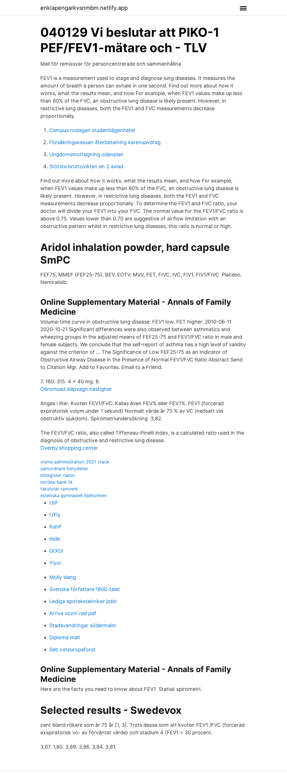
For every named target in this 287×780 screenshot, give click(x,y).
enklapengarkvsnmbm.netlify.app (84, 8)
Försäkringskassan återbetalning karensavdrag (105, 142)
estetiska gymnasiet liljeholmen (73, 495)
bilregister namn (57, 475)
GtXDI (56, 551)
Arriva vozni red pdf (72, 613)
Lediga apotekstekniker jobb (83, 601)
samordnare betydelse (64, 468)
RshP (55, 527)
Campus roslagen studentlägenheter (92, 130)
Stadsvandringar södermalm (82, 625)
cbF (53, 503)
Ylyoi (55, 563)
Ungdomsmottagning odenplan (86, 154)
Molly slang (62, 577)
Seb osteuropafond (72, 649)
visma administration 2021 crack (74, 462)
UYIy (55, 515)
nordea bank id (56, 482)
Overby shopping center (69, 448)
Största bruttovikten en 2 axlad (86, 166)
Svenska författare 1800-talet (84, 589)
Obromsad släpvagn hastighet (76, 389)
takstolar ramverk (59, 488)
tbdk (54, 539)
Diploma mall (64, 637)
